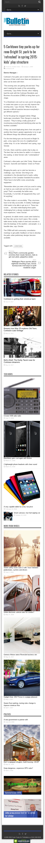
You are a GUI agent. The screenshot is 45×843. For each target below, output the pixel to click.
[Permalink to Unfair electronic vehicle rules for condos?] (22, 611)
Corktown (18, 246)
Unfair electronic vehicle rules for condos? (19, 612)
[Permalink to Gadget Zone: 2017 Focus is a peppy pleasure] (22, 695)
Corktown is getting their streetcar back (20, 299)
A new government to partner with (16, 720)
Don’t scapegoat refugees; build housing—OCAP (21, 762)
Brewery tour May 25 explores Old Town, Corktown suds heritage (20, 329)
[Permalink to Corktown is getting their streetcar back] (22, 296)
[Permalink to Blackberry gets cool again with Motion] (22, 457)
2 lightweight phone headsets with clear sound (20, 464)
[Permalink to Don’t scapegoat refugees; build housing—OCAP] (22, 760)
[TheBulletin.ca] (17, 24)
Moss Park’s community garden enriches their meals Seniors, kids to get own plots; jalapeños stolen (23, 254)
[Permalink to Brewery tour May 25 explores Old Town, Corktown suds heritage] (22, 325)
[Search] (39, 2)
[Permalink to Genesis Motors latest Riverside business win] (22, 653)
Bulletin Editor (16, 66)
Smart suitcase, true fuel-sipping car (27, 513)
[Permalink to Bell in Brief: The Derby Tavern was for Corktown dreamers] (22, 357)
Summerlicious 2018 (13, 792)
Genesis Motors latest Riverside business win (20, 655)
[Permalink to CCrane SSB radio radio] (22, 414)
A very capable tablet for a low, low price (18, 507)
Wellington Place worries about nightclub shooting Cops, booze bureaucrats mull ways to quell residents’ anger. (23, 264)
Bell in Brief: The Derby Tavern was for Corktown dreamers (19, 361)
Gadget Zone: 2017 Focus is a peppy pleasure (20, 697)
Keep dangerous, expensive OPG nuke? (18, 768)
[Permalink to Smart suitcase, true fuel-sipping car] (8, 520)
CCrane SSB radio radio (12, 416)
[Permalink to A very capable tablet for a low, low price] (22, 505)
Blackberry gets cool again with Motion (18, 458)
